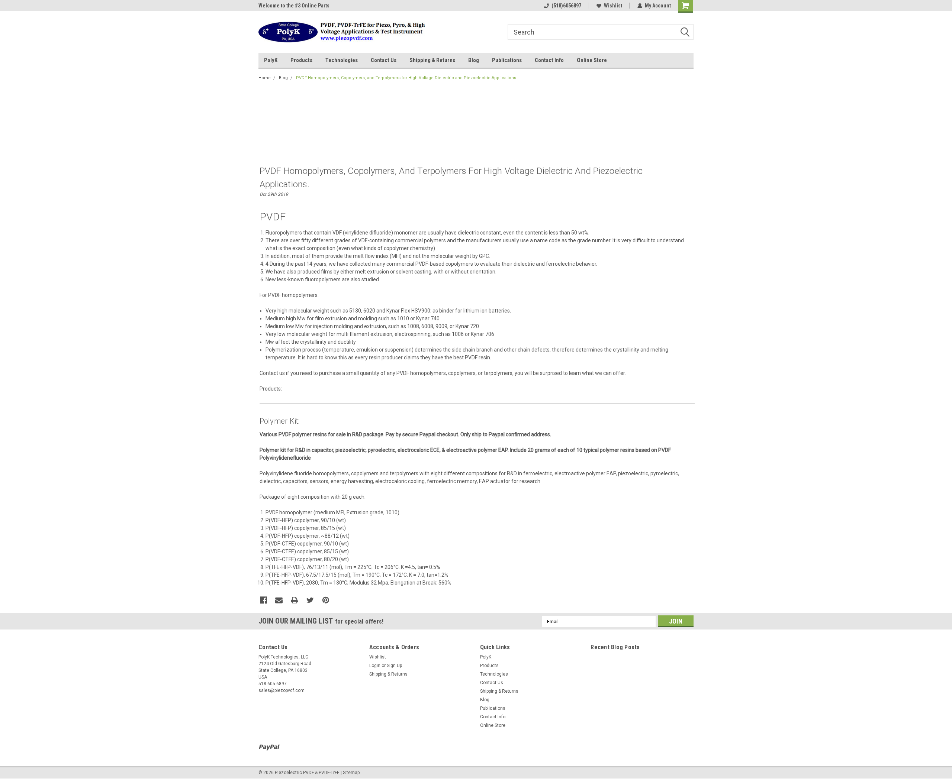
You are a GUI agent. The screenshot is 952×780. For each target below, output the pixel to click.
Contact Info (549, 60)
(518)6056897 (566, 6)
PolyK (270, 60)
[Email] (279, 600)
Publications (507, 60)
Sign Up (394, 665)
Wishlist (613, 6)
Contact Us (383, 60)
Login (374, 665)
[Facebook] (263, 600)
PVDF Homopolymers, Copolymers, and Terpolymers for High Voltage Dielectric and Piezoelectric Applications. (406, 77)
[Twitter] (310, 600)
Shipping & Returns (432, 60)
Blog (473, 60)
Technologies (341, 60)
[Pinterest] (325, 600)
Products (301, 60)
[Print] (294, 600)
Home (264, 77)
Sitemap (351, 772)
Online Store (592, 60)
